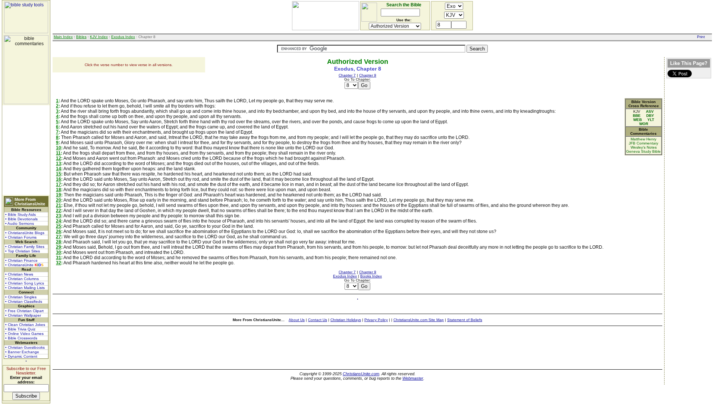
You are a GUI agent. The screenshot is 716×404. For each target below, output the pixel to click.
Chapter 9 (367, 75)
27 (58, 236)
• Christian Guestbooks (25, 347)
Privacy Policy (376, 320)
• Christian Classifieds (23, 301)
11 (58, 153)
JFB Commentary (643, 143)
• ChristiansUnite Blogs (24, 233)
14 (58, 168)
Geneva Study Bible (643, 151)
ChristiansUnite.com (361, 374)
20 (58, 200)
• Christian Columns (22, 279)
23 (58, 215)
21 (58, 205)
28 (58, 242)
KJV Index (99, 37)
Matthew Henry (643, 139)
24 (58, 221)
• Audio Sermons (19, 223)
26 (58, 231)
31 (58, 257)
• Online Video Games (24, 334)
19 (58, 195)
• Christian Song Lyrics (24, 283)
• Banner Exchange (22, 352)
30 (58, 252)
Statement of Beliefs (464, 320)
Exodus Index (123, 37)
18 (58, 189)
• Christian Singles (21, 297)
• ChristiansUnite (24, 265)
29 (58, 247)
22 (58, 210)
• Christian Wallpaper (23, 315)
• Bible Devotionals (21, 219)
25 (58, 226)
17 (58, 184)
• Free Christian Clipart (24, 311)
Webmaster (412, 378)
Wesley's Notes (644, 147)
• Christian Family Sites (24, 247)
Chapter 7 (347, 75)
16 (58, 179)
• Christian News (19, 274)
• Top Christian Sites (22, 251)
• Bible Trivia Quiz (20, 329)
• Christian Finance (21, 260)
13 (58, 163)
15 (58, 174)
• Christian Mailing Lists (25, 288)
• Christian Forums (21, 237)
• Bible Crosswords (21, 338)
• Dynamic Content (21, 356)
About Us (297, 320)
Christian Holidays (345, 320)
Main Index (63, 37)
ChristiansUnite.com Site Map (418, 320)
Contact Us (317, 320)
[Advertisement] (26, 150)
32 (58, 262)
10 (58, 147)
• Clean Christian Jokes (25, 325)
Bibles (81, 37)
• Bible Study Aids (20, 214)
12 (58, 158)
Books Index (371, 276)
